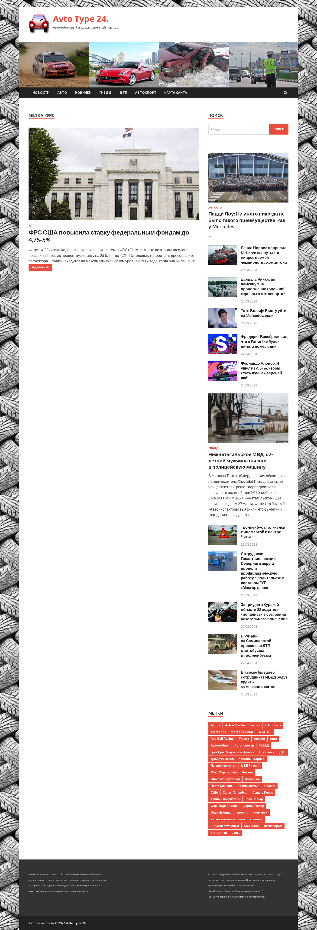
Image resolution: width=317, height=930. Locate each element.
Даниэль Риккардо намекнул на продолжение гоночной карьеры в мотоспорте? (263, 286)
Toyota (244, 738)
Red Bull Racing (222, 738)
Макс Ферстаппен (224, 772)
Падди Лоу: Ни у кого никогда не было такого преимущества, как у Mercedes (246, 220)
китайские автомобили (228, 819)
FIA (267, 725)
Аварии (259, 738)
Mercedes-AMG (242, 732)
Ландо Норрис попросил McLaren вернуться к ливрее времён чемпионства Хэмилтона (264, 254)
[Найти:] (248, 129)
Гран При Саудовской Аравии (232, 752)
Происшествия (248, 786)
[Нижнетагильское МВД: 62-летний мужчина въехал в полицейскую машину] (248, 444)
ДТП (123, 92)
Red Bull (265, 732)
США (214, 792)
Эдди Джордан (221, 812)
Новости (40, 92)
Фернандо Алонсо (224, 806)
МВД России (250, 765)
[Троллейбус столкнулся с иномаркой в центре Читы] (222, 543)
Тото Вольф (254, 799)
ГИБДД (105, 92)
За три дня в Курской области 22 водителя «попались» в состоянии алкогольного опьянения (264, 611)
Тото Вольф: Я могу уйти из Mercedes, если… (263, 313)
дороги (242, 812)
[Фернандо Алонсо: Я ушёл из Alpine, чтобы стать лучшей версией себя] (222, 379)
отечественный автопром (263, 826)
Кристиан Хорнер (251, 759)
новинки (256, 819)
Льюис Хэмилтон (223, 765)
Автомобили (220, 745)
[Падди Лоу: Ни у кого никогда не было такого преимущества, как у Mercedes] (248, 203)
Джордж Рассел (222, 759)
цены (235, 832)
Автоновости (244, 745)
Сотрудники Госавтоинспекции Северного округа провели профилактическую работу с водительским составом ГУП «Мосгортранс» (262, 570)
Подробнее (40, 267)
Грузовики (267, 752)
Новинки (83, 92)
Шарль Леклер (253, 806)
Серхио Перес (262, 792)
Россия (269, 786)
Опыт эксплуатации (225, 779)
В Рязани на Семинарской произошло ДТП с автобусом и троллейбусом (256, 645)
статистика (219, 832)
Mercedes (218, 732)
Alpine (215, 725)
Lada (277, 725)
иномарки (259, 812)
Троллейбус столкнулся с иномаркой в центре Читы (263, 532)
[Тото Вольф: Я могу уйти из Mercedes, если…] (222, 327)
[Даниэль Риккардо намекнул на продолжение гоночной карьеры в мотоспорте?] (222, 295)
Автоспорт (145, 92)
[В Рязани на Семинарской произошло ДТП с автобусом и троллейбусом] (222, 652)
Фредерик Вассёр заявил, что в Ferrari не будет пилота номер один (264, 341)
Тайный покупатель (225, 799)
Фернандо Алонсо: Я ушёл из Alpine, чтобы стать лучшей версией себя (261, 370)
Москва (247, 772)
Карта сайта (175, 92)
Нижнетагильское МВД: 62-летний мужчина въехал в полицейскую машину (240, 460)
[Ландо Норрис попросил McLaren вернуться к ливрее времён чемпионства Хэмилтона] (222, 264)
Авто (62, 92)
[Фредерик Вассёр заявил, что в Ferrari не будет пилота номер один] (222, 353)
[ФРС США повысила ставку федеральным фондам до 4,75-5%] (114, 176)
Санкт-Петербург (235, 792)
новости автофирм (225, 826)
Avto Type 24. (81, 18)
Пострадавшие (222, 786)
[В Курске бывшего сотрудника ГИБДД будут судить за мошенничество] (222, 688)
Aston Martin (235, 725)
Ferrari (255, 725)
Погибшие (252, 779)
